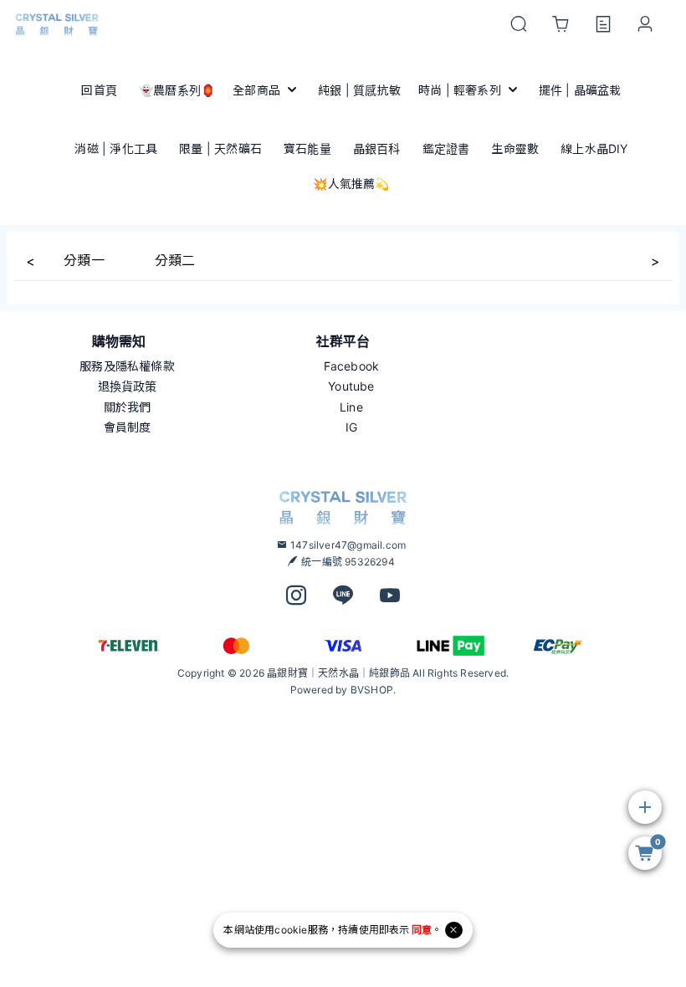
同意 (422, 929)
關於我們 (127, 407)
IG (351, 427)
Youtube (351, 386)
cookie (290, 929)
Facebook (352, 366)
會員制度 (127, 427)
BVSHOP (372, 689)
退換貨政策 (127, 386)
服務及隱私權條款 (127, 366)
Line (351, 407)
